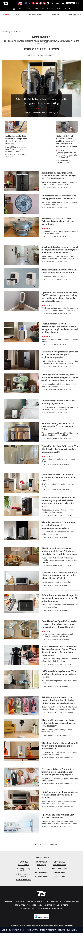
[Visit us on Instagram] (40, 3)
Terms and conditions (69, 901)
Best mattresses (41, 876)
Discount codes (59, 876)
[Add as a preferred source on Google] (41, 916)
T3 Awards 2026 (54, 14)
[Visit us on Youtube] (37, 3)
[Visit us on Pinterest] (33, 3)
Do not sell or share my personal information (41, 909)
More (66, 9)
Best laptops (41, 865)
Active (28, 9)
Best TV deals (59, 872)
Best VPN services (23, 880)
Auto (58, 9)
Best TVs (41, 869)
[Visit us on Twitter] (29, 3)
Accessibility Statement (14, 901)
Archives (53, 845)
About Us (54, 901)
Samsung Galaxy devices (23, 869)
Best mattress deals (59, 869)
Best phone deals (59, 865)
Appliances (17, 32)
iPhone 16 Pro (23, 865)
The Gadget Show (74, 14)
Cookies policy (35, 905)
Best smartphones (41, 872)
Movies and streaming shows (23, 875)
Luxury (50, 9)
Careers (64, 905)
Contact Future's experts (37, 901)
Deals (17, 14)
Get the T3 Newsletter (34, 14)
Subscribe (70, 3)
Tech (20, 9)
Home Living (39, 9)
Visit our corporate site (65, 925)
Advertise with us (51, 905)
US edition (40, 929)
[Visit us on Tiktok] (48, 3)
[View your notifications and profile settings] (63, 3)
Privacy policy (21, 905)
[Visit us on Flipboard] (44, 3)
